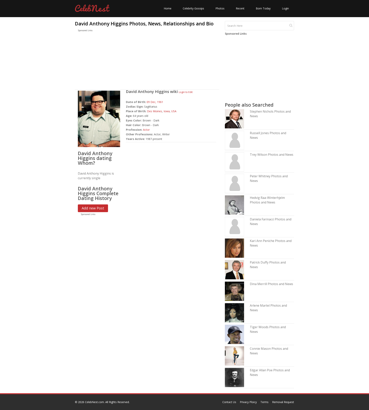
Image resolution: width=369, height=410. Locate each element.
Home (167, 8)
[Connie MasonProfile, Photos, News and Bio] (234, 355)
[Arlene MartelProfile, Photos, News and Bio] (234, 312)
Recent (240, 8)
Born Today (263, 8)
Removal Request (283, 402)
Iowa (167, 111)
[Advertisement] (147, 61)
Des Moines (154, 111)
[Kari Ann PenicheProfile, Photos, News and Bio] (234, 248)
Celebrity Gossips (193, 8)
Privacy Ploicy (248, 402)
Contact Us (229, 402)
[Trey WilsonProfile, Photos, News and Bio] (234, 161)
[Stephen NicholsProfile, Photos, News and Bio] (234, 118)
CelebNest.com (94, 402)
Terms (264, 402)
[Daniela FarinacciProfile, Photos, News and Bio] (234, 226)
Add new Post (93, 208)
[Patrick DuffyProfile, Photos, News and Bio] (234, 269)
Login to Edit (186, 92)
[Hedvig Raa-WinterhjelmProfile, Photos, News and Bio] (234, 205)
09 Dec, (152, 102)
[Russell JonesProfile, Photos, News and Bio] (234, 140)
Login (285, 8)
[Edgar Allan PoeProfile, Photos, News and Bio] (234, 377)
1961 (160, 102)
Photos (219, 8)
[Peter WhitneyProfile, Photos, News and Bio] (234, 183)
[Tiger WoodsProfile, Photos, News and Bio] (234, 334)
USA (173, 111)
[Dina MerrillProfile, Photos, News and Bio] (234, 291)
